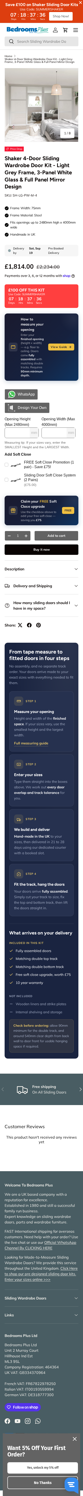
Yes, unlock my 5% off (43, 1468)
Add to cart (56, 536)
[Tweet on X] (20, 625)
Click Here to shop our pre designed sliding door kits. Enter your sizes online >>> (41, 1274)
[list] (41, 105)
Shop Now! (61, 16)
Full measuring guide (31, 743)
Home (8, 56)
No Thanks (43, 1483)
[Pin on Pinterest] (38, 625)
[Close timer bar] (80, 2)
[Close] (74, 1438)
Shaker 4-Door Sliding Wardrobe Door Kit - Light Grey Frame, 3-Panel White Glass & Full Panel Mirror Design (39, 60)
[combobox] (41, 41)
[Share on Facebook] (29, 625)
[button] (65, 30)
